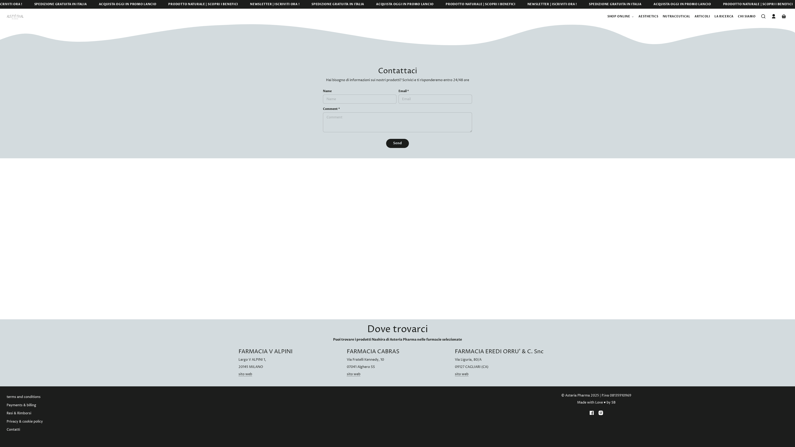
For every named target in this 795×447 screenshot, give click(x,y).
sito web (245, 374)
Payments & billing (21, 405)
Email (404, 91)
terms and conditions (24, 397)
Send (397, 143)
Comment (331, 109)
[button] (763, 16)
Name (327, 91)
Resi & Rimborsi (19, 413)
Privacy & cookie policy (25, 421)
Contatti (13, 429)
